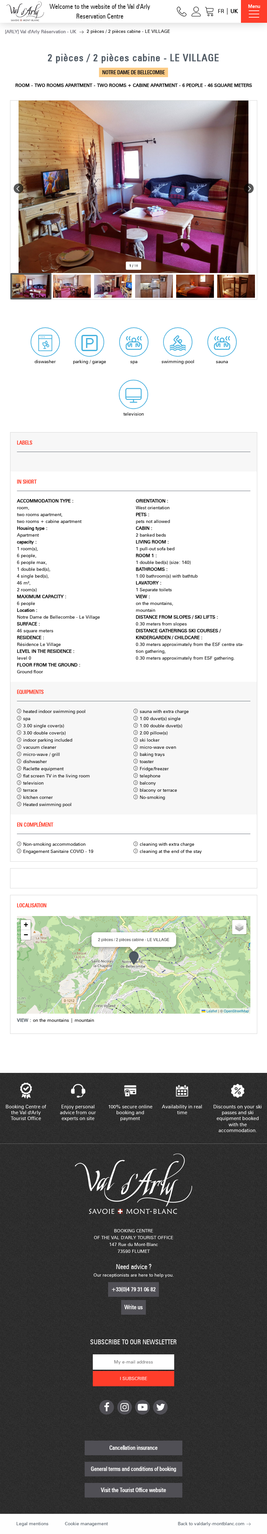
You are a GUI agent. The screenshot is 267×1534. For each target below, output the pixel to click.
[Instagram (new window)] (124, 1407)
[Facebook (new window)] (106, 1407)
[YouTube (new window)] (142, 1407)
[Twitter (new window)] (160, 1407)
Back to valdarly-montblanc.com (211, 1524)
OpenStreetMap (236, 1010)
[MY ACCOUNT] (196, 11)
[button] (209, 11)
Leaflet (211, 1010)
